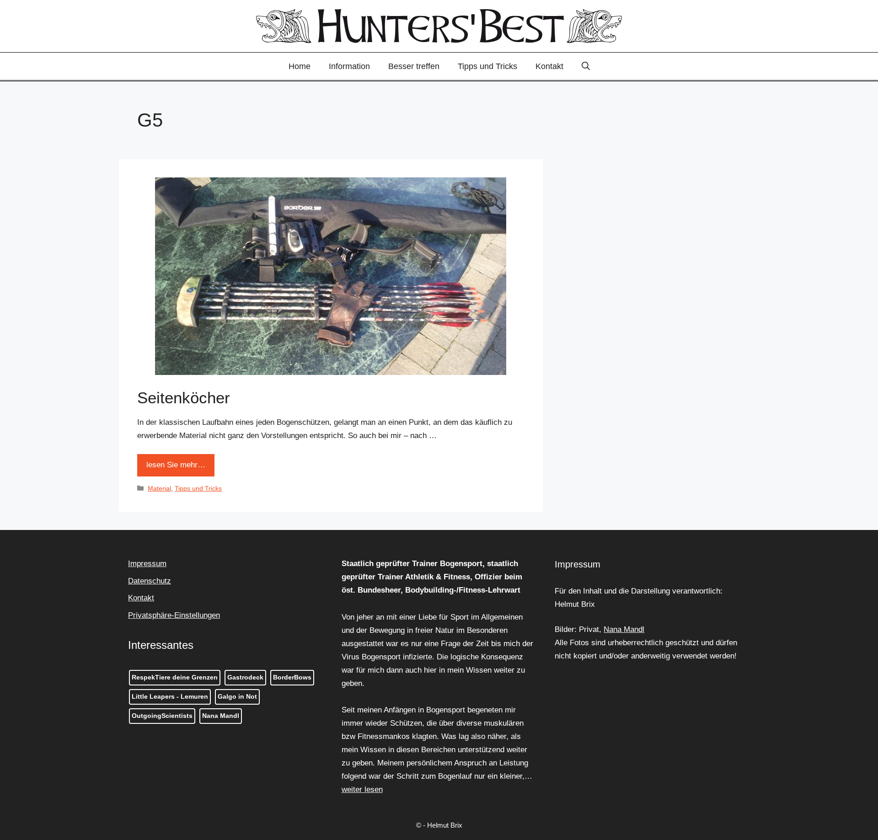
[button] (586, 66)
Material (159, 488)
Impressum (147, 563)
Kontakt (549, 66)
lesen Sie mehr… (175, 464)
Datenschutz (149, 581)
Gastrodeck (245, 677)
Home (300, 66)
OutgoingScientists (162, 715)
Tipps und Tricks (487, 66)
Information (349, 66)
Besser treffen (413, 66)
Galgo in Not (237, 696)
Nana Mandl (220, 715)
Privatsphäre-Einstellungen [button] (174, 615)
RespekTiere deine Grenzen (175, 677)
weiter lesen (362, 789)
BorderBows (292, 677)
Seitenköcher (183, 398)
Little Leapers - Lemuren (170, 696)
